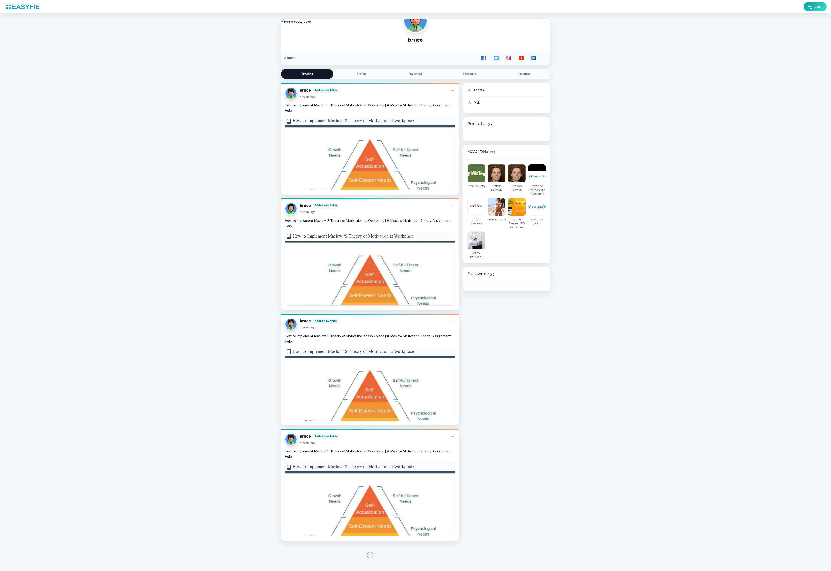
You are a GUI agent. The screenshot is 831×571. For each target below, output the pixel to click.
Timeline (307, 74)
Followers (469, 74)
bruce (305, 90)
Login (815, 7)
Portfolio (524, 74)
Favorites (415, 74)
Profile (361, 74)
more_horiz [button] (452, 90)
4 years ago (308, 97)
